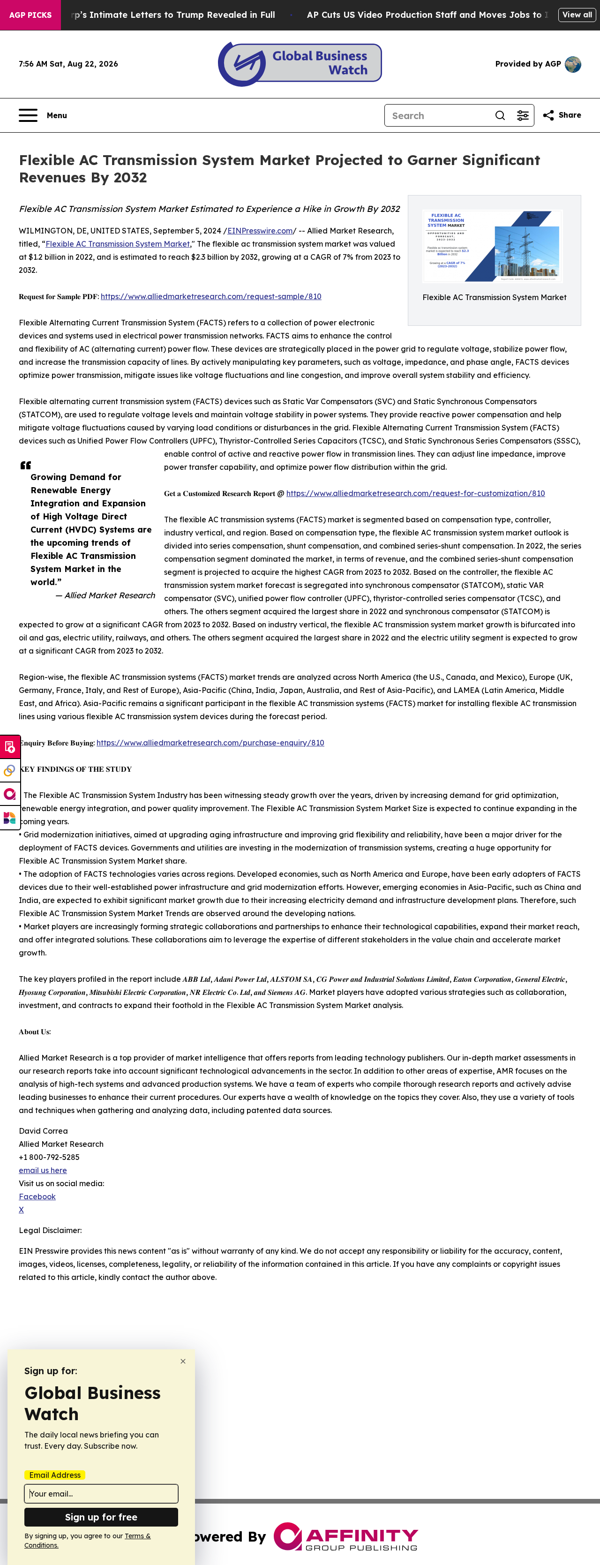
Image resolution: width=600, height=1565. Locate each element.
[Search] (500, 115)
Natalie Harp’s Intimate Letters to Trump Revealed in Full (149, 14)
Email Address (55, 1475)
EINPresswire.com (259, 230)
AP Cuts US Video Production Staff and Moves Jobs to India (437, 14)
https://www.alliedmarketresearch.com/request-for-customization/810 (415, 493)
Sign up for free (101, 1517)
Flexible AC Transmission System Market (117, 243)
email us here (43, 1170)
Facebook (37, 1196)
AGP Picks (30, 15)
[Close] (183, 1361)
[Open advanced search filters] (522, 115)
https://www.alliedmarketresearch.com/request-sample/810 (211, 296)
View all (577, 14)
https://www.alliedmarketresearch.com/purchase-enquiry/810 (210, 742)
